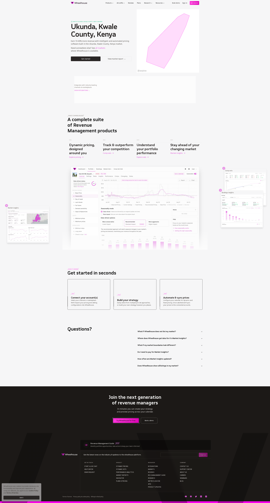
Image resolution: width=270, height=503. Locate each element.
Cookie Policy (33, 491)
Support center (186, 469)
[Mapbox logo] (142, 71)
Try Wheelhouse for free (125, 420)
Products (109, 3)
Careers (183, 475)
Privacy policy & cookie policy (81, 497)
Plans (139, 3)
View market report (117, 59)
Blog (181, 481)
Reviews (131, 3)
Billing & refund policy (97, 497)
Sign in (184, 3)
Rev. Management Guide (156, 475)
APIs (149, 484)
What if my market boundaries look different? (157, 345)
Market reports (122, 475)
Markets (151, 469)
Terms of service (67, 497)
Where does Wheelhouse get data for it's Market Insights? (162, 338)
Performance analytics (125, 472)
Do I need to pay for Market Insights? (153, 352)
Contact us (184, 466)
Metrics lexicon (154, 481)
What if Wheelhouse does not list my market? (157, 331)
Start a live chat (90, 466)
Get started (194, 3)
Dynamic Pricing (122, 466)
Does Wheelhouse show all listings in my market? (158, 366)
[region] (168, 41)
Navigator (120, 478)
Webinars (183, 478)
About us (183, 472)
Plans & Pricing (122, 481)
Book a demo (149, 420)
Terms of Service (12, 493)
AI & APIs (120, 3)
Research (147, 3)
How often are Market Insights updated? (155, 359)
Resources (159, 3)
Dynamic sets (121, 469)
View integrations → (82, 90)
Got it (21, 498)
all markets (100, 48)
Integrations (153, 466)
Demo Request (89, 472)
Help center (88, 469)
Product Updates (154, 487)
